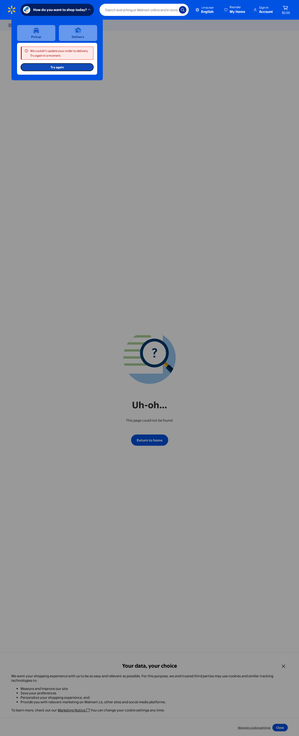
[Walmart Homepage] (12, 10)
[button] (235, 10)
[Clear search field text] (172, 10)
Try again (57, 67)
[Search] (182, 10)
